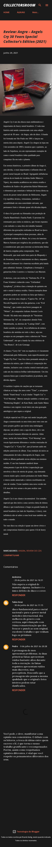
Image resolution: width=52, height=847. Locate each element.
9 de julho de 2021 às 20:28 (33, 646)
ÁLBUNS (21, 12)
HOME (6, 12)
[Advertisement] (26, 792)
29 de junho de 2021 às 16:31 (28, 580)
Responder (18, 595)
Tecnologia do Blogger (27, 831)
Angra (21, 550)
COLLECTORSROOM (19, 5)
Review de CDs (34, 550)
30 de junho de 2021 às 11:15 (28, 605)
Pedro (15, 646)
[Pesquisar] (40, 5)
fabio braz (17, 602)
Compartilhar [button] (11, 555)
